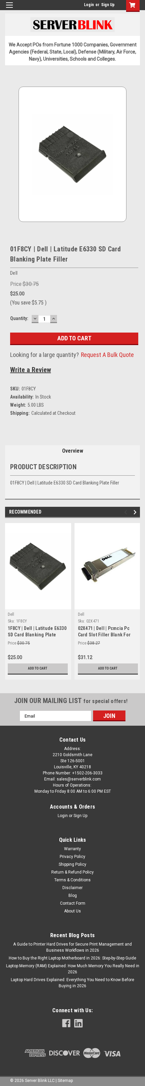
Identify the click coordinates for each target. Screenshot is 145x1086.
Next (136, 512)
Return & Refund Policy (72, 872)
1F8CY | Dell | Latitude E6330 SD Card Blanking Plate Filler (37, 635)
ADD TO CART (37, 668)
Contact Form (72, 903)
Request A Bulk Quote (107, 354)
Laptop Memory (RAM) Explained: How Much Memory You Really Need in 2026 (72, 969)
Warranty (72, 848)
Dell (11, 614)
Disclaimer (72, 887)
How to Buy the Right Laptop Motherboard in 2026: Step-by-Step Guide (72, 958)
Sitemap (65, 1080)
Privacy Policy (72, 856)
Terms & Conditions (72, 880)
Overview (72, 451)
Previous (126, 512)
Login (89, 4)
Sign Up (108, 4)
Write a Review (30, 370)
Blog (72, 895)
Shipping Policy (72, 864)
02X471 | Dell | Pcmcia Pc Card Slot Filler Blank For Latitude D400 (104, 635)
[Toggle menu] (9, 9)
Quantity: (19, 318)
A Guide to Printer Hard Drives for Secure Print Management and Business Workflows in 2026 (72, 947)
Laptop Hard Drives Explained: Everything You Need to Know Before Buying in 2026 (72, 982)
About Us (72, 911)
